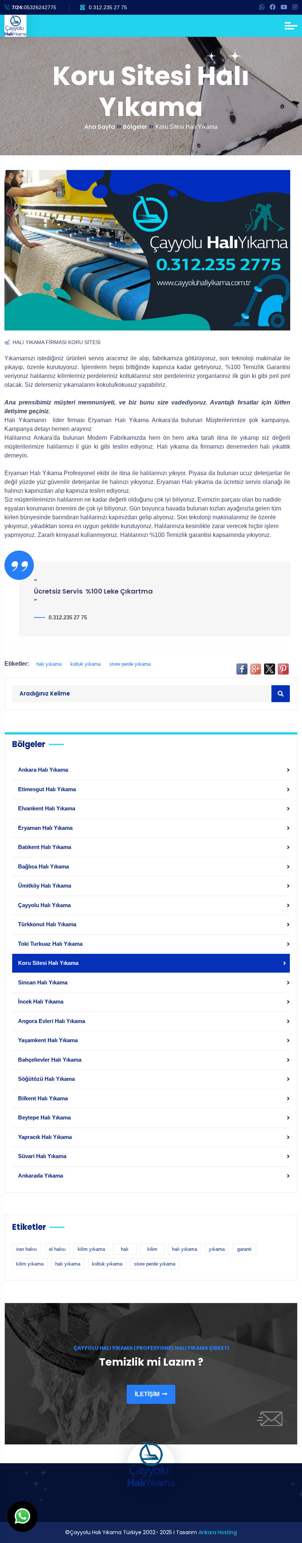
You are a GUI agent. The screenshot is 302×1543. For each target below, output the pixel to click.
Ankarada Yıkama (40, 1175)
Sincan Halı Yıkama (42, 982)
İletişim (148, 1394)
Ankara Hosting (218, 1532)
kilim (152, 1249)
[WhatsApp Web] (261, 7)
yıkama (217, 1249)
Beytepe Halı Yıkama (44, 1117)
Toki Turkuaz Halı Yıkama (50, 944)
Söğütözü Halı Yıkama (46, 1079)
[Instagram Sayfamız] (295, 7)
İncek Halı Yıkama (40, 1001)
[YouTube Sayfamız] (284, 7)
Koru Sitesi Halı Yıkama (48, 963)
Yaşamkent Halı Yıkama (48, 1040)
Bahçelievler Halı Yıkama (49, 1060)
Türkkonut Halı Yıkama (47, 924)
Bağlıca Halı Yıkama (43, 866)
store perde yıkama (130, 664)
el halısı (57, 1249)
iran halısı (26, 1249)
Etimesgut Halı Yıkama (47, 789)
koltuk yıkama (85, 664)
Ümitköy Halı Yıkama (44, 885)
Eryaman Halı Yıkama (45, 828)
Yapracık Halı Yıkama (45, 1137)
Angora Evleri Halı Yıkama (51, 1021)
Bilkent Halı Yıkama (43, 1098)
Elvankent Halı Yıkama (46, 808)
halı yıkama (49, 664)
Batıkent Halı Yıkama (44, 847)
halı (125, 1249)
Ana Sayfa (99, 127)
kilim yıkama (91, 1249)
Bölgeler (136, 127)
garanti (244, 1249)
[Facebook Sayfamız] (272, 7)
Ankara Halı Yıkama (43, 770)
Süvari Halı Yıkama (42, 1156)
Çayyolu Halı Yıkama (44, 905)
